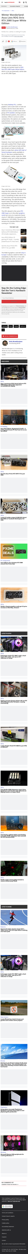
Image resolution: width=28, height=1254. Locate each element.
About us (4, 1233)
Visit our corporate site (14, 1201)
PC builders (11, 113)
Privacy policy (5, 1219)
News (3, 27)
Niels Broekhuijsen (13, 27)
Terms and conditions (7, 1212)
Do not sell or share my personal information (13, 1244)
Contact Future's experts (8, 1216)
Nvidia (16, 326)
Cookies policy (5, 1223)
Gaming (4, 326)
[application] (14, 272)
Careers (4, 1240)
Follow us (15, 41)
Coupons (4, 1237)
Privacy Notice (22, 307)
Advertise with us (6, 1230)
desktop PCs (12, 104)
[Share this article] (3, 41)
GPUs (13, 10)
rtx (3, 330)
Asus (10, 326)
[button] (26, 2)
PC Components (5, 10)
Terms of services (20, 306)
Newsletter (23, 41)
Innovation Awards (15, 6)
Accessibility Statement (8, 1226)
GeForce (22, 326)
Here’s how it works (18, 36)
